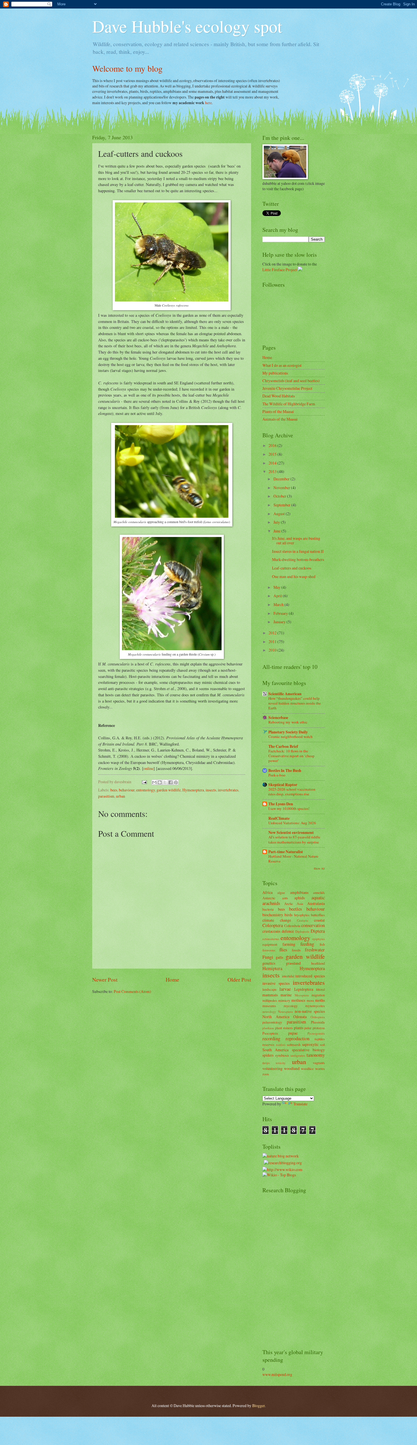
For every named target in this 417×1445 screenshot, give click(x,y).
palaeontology (272, 1022)
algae (281, 892)
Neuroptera (285, 1011)
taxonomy (316, 1055)
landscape (269, 989)
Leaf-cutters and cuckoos (291, 568)
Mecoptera (302, 995)
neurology (269, 1011)
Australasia (316, 903)
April (278, 595)
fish (322, 944)
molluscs (298, 1000)
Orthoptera (318, 1017)
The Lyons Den (280, 804)
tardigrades (297, 1055)
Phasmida (318, 1022)
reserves (268, 1044)
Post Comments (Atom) (132, 991)
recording (271, 1038)
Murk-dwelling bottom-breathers (298, 559)
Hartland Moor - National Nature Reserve (293, 859)
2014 (273, 463)
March (279, 604)
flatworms (268, 950)
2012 (273, 632)
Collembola (292, 925)
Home (172, 979)
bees (113, 790)
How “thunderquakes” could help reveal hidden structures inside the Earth (294, 703)
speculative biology (308, 1049)
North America (275, 1016)
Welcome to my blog (127, 68)
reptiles (320, 1039)
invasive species (276, 983)
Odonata (300, 1016)
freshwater (315, 950)
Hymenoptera (193, 790)
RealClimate (279, 818)
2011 (273, 641)
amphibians (299, 892)
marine (286, 994)
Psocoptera (270, 1033)
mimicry (284, 1000)
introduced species (310, 976)
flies (283, 950)
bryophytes (301, 915)
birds (288, 914)
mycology (291, 1005)
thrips (266, 1063)
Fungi (267, 957)
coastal (319, 920)
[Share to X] (165, 782)
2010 (273, 650)
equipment (269, 944)
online (148, 768)
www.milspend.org (277, 1374)
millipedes (269, 1000)
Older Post (239, 979)
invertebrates (228, 790)
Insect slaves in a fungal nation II (298, 551)
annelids (319, 892)
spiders (267, 1055)
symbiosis (282, 1055)
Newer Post (104, 979)
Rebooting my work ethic (288, 722)
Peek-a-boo (276, 775)
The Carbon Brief (283, 746)
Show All (319, 868)
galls (279, 957)
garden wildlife (169, 790)
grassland (293, 963)
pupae (293, 1033)
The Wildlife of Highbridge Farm (288, 403)
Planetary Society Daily (288, 732)
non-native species (310, 1011)
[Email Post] (144, 781)
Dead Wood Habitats (278, 396)
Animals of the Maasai (280, 419)
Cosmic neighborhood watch (290, 736)
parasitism (106, 796)
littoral (320, 989)
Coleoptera (272, 925)
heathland (318, 963)
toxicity (281, 1063)
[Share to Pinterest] (176, 782)
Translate (300, 1103)
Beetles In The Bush (284, 770)
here (208, 102)
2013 (273, 471)
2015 (273, 454)
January (280, 621)
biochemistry (272, 914)
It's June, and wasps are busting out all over (296, 541)
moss (310, 1000)
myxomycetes (315, 1005)
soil (322, 1044)
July (277, 522)
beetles (295, 909)
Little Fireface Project (279, 269)
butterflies (318, 915)
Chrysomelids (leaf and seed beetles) (291, 380)
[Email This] (154, 782)
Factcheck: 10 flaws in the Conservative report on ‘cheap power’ (291, 755)
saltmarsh (293, 1044)
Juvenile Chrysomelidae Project (287, 388)
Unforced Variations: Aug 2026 (292, 822)
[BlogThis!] (160, 782)
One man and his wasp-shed (293, 576)
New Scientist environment (291, 832)
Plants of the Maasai (278, 411)
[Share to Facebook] (170, 782)
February (281, 613)
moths (320, 1000)
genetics (268, 963)
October (280, 496)
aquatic (318, 897)
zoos (265, 1074)
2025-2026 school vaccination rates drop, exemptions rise (291, 792)
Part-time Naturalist (285, 852)
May (277, 587)
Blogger (258, 1405)
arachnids (271, 903)
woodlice (307, 1068)
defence (288, 931)
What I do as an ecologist (282, 365)
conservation (313, 925)
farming (289, 944)
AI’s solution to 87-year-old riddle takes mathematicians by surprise (294, 839)
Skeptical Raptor (282, 784)
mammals (270, 994)
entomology (145, 790)
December (281, 478)
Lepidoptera (303, 989)
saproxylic (310, 1044)
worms (320, 1068)
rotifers (280, 1044)
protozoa (319, 1028)
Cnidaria (302, 920)
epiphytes (318, 939)
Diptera (318, 931)
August (279, 513)
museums (269, 1005)
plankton (268, 1028)
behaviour (126, 790)
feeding (307, 944)
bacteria (268, 909)
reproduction (297, 1038)
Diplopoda (302, 931)
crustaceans (271, 931)
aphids (299, 897)
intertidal (288, 976)
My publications (275, 373)
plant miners (284, 1028)
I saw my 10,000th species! (288, 808)
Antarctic (268, 898)
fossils (296, 950)
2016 (273, 445)
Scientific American (285, 694)
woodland (292, 1068)
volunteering (272, 1068)
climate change (276, 920)
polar (307, 1028)
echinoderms (270, 939)
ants (285, 898)
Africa (267, 892)
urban (120, 796)
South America (275, 1049)
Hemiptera (272, 968)
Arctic (288, 903)
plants (298, 1027)
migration (318, 995)
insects (211, 790)
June (277, 531)
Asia (300, 903)
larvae (285, 989)
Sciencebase (278, 717)
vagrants (319, 1062)
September (282, 505)
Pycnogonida (316, 1033)
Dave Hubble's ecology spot (187, 26)
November (282, 487)
